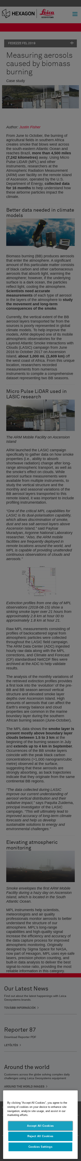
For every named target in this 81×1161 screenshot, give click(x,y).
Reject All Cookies (40, 1136)
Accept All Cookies (40, 1125)
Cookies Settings (40, 1146)
